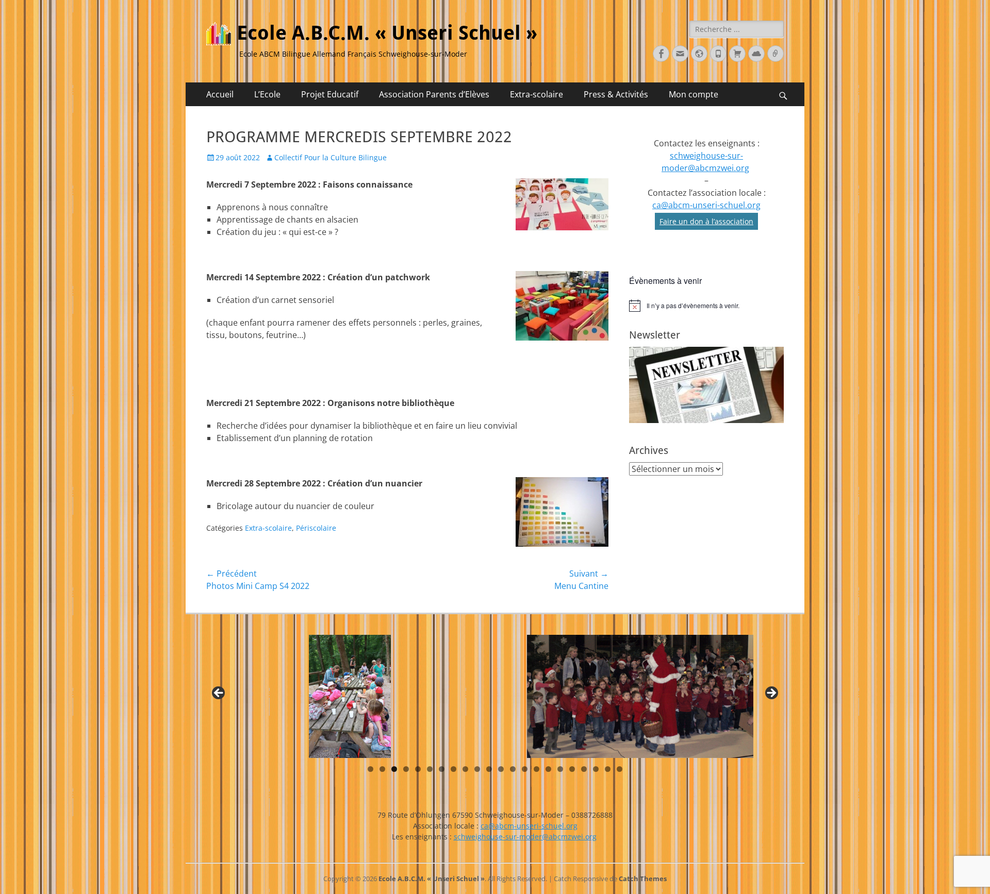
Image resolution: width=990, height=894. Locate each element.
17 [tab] (560, 769)
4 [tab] (406, 769)
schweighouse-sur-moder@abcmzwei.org (525, 836)
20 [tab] (596, 769)
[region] (495, 696)
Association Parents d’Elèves (434, 94)
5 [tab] (418, 769)
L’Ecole (267, 94)
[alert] (706, 305)
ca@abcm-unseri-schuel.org (706, 205)
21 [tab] (607, 769)
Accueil (220, 94)
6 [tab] (430, 769)
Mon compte (693, 94)
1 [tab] (370, 769)
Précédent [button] (219, 693)
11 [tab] (489, 769)
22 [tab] (619, 769)
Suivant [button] (771, 693)
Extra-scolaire (536, 94)
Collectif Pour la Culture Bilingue (330, 157)
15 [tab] (536, 769)
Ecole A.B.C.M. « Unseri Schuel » (387, 33)
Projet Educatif (329, 94)
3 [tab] (394, 769)
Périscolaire (316, 528)
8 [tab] (453, 769)
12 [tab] (501, 769)
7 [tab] (441, 769)
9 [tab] (465, 769)
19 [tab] (584, 769)
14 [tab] (524, 769)
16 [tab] (548, 769)
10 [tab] (477, 769)
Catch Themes (643, 878)
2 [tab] (382, 769)
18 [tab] (572, 769)
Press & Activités (616, 94)
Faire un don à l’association (706, 221)
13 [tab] (513, 769)
